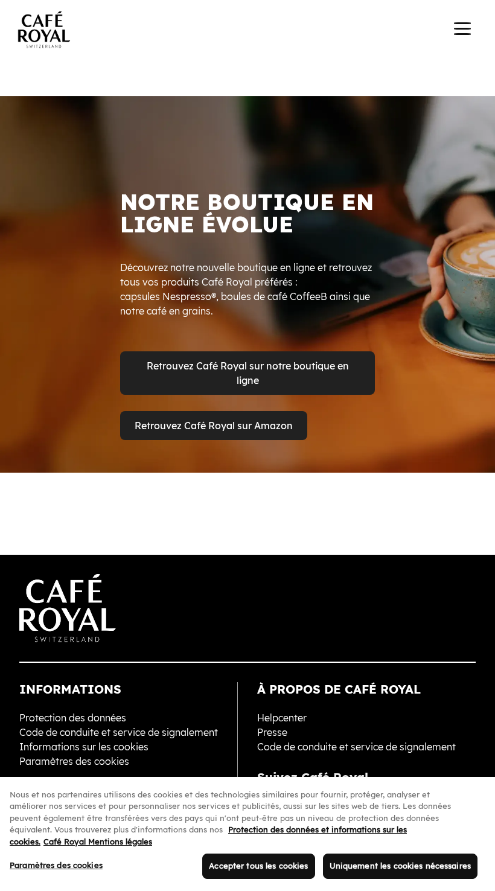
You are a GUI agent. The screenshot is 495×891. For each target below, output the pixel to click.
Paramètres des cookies (56, 865)
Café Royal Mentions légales (97, 841)
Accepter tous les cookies (258, 865)
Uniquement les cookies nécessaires (400, 865)
